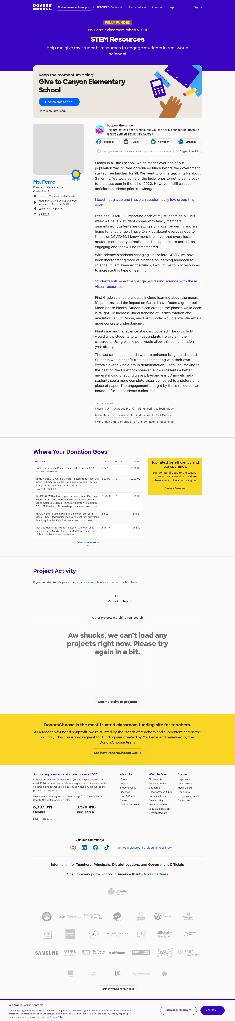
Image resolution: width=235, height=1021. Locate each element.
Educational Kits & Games (154, 415)
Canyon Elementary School (48, 187)
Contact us (184, 800)
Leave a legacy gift (159, 808)
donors (44, 213)
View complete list (88, 542)
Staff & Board (127, 796)
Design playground (188, 796)
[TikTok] (106, 847)
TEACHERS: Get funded (110, 7)
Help (171, 7)
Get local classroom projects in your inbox (144, 847)
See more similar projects (117, 702)
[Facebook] (95, 847)
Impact (124, 783)
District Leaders (125, 865)
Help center (184, 779)
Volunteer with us (158, 804)
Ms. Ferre (44, 182)
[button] (148, 151)
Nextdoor (163, 141)
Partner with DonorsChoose (117, 988)
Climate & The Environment (114, 415)
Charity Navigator (43, 799)
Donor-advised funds (160, 791)
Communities (185, 783)
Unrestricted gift (158, 812)
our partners (158, 874)
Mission (124, 779)
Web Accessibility (130, 804)
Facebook (108, 141)
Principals (102, 865)
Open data (184, 791)
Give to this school (59, 102)
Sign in (198, 7)
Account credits (158, 783)
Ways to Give (158, 774)
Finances (125, 791)
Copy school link (189, 151)
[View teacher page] (58, 149)
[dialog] (117, 1010)
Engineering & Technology (157, 408)
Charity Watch (95, 796)
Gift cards (154, 787)
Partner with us (137, 7)
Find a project (156, 779)
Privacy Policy (56, 1017)
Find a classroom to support (74, 7)
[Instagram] (73, 847)
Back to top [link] (120, 601)
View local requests (64, 196)
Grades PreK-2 (125, 408)
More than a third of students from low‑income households (135, 421)
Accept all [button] (212, 1010)
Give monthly (156, 800)
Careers (124, 800)
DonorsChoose (42, 7)
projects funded (86, 808)
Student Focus (128, 787)
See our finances (175, 488)
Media (181, 787)
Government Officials (166, 865)
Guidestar (64, 799)
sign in (88, 582)
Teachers (84, 865)
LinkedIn (191, 141)
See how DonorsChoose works (117, 753)
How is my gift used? (52, 111)
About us (157, 7)
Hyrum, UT (104, 408)
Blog (189, 787)
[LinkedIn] (84, 847)
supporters (42, 808)
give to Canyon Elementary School (129, 133)
